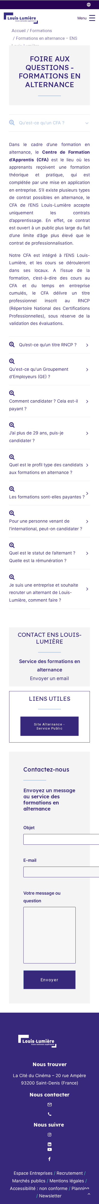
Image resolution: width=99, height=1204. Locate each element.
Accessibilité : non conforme (39, 1188)
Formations (41, 30)
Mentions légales (67, 1180)
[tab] (49, 123)
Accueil (19, 30)
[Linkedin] (49, 1144)
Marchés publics (28, 1180)
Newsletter (51, 1195)
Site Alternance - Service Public (50, 726)
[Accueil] (37, 1041)
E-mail (29, 860)
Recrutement (70, 1173)
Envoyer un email (49, 678)
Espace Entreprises (33, 1173)
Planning (80, 1188)
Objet (29, 827)
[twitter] (91, 5)
